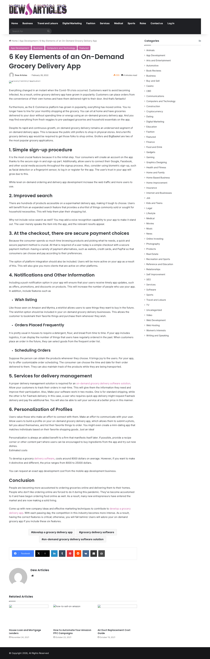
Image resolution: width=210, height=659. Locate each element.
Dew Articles (21, 75)
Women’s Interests (156, 330)
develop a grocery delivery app (53, 532)
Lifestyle (150, 213)
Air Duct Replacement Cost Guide (114, 631)
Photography (153, 244)
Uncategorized (154, 310)
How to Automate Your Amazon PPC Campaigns (72, 631)
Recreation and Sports (158, 259)
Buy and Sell (152, 81)
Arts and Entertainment (158, 60)
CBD (148, 91)
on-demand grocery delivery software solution (103, 383)
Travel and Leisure (47, 23)
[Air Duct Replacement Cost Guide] (117, 616)
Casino (150, 86)
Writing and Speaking (157, 335)
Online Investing (154, 238)
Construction (153, 106)
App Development (29, 40)
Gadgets (150, 152)
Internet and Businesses (159, 193)
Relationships (153, 269)
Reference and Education (159, 264)
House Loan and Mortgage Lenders (25, 631)
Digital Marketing (72, 23)
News (149, 233)
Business (27, 23)
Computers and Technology (61, 48)
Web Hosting (153, 325)
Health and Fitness (156, 167)
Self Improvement (155, 274)
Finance (150, 142)
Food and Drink (154, 147)
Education (151, 126)
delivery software (44, 458)
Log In (171, 23)
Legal (149, 208)
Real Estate (152, 254)
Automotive (152, 65)
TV (147, 305)
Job (148, 198)
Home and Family (155, 172)
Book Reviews (153, 70)
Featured (84, 48)
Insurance (151, 187)
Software (151, 289)
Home (14, 23)
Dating (149, 116)
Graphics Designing (156, 162)
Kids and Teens (154, 203)
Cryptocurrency (154, 111)
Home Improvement (156, 182)
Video (149, 315)
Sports (131, 23)
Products (151, 249)
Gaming (150, 157)
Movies (150, 223)
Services (105, 23)
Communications (155, 96)
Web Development (156, 320)
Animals (150, 50)
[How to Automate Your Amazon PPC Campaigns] (73, 616)
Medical (118, 23)
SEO (148, 279)
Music (149, 228)
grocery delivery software (97, 532)
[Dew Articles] (38, 9)
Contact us (157, 23)
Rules (143, 23)
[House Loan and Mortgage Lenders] (28, 616)
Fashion (90, 23)
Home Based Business (158, 177)
